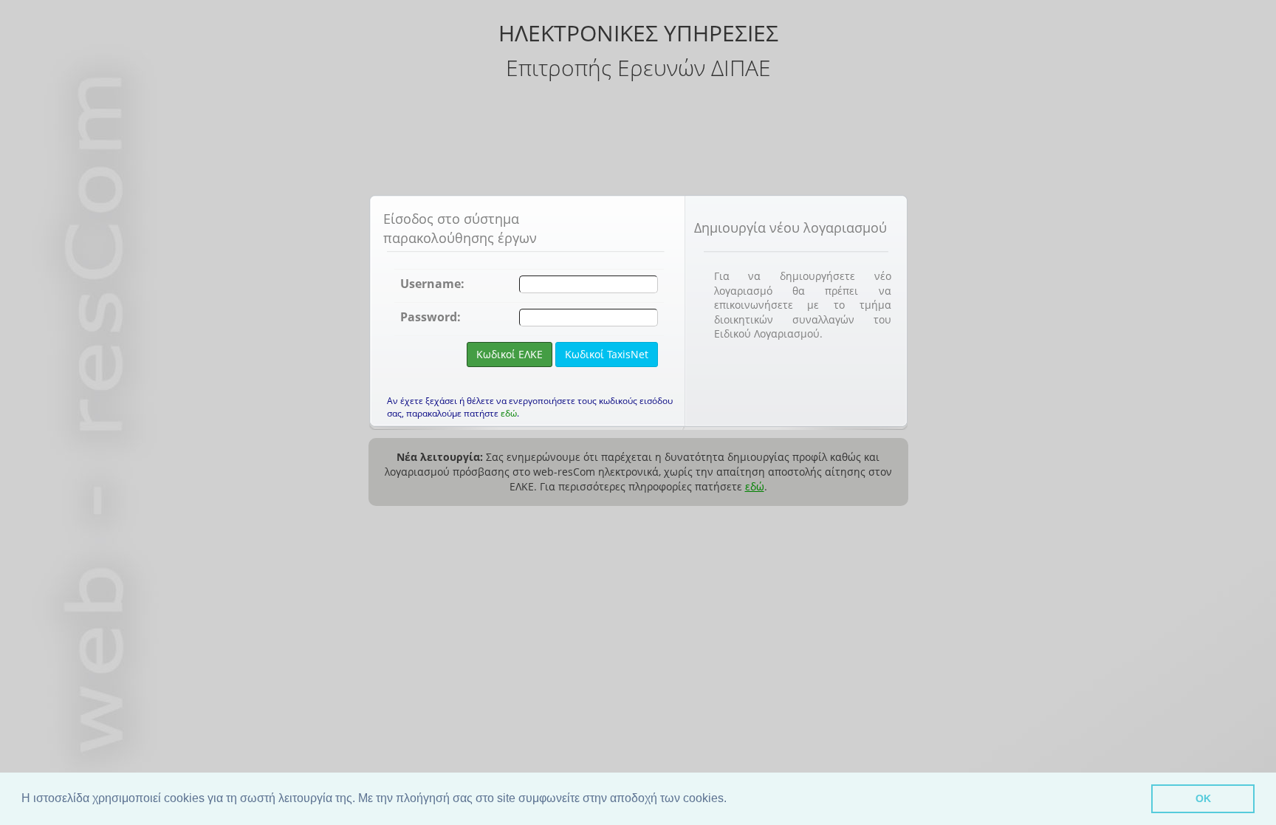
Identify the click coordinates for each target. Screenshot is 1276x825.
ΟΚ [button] (1203, 798)
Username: (432, 283)
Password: (430, 317)
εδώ (509, 413)
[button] (732, 800)
